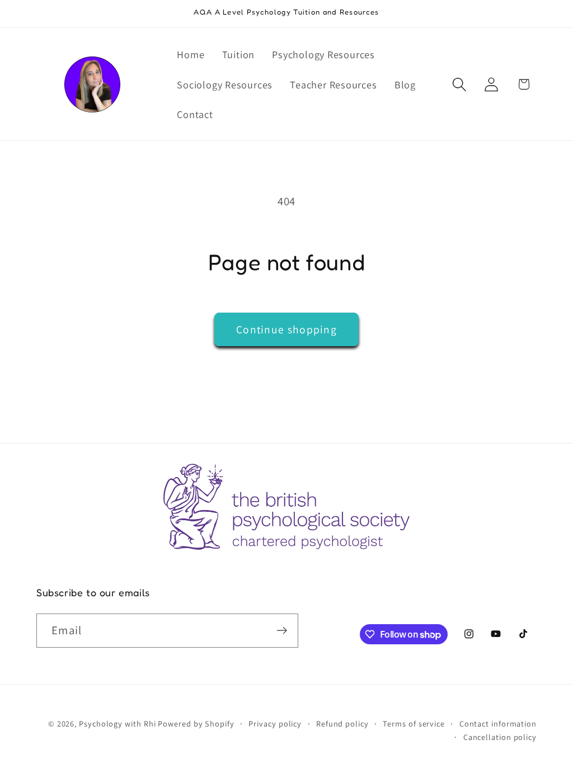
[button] (460, 84)
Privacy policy (275, 723)
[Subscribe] (282, 631)
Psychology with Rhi (117, 723)
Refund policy (342, 723)
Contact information (498, 723)
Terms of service (414, 723)
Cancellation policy (500, 737)
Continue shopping (286, 329)
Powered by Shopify (196, 723)
